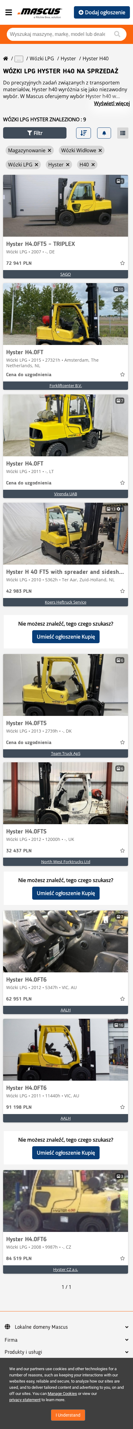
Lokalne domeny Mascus (41, 1327)
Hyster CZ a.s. (65, 1269)
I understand (68, 1415)
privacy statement (25, 1399)
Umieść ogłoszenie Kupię (66, 636)
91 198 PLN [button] (19, 1107)
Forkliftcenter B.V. (65, 385)
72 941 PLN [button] (19, 263)
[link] (65, 206)
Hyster (68, 58)
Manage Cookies (62, 1393)
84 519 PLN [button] (19, 1258)
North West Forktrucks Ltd (65, 861)
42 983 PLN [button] (19, 591)
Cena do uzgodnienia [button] (28, 374)
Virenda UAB (65, 494)
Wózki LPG (42, 58)
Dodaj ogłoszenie (105, 12)
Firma (11, 1340)
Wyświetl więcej (112, 103)
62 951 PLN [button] (19, 999)
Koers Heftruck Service (65, 602)
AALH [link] (66, 1010)
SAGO (65, 274)
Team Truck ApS (65, 753)
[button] (34, 133)
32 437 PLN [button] (19, 851)
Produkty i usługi (23, 1352)
